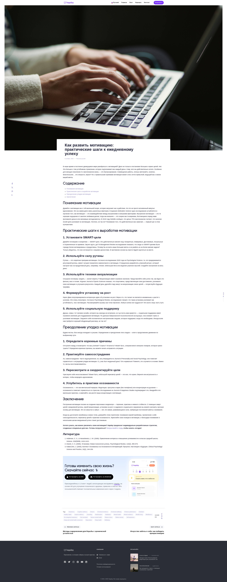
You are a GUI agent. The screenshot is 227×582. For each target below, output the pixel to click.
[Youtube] (82, 562)
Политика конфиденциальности (106, 564)
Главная (124, 2)
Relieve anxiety (119, 517)
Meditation (108, 514)
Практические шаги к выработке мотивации (83, 191)
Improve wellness (79, 514)
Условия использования (104, 567)
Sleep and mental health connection (73, 520)
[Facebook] (14, 183)
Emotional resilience (103, 511)
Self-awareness (131, 517)
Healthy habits (67, 514)
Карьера (138, 2)
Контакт (147, 2)
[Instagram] (73, 562)
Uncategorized (144, 565)
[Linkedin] (14, 195)
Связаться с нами (104, 555)
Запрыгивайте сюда (115, 428)
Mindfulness (149, 514)
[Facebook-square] (65, 562)
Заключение (71, 197)
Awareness (71, 511)
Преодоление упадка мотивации (79, 194)
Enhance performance (130, 511)
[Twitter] (14, 187)
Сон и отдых (143, 555)
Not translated (84, 517)
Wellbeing (107, 520)
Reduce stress (108, 517)
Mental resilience (128, 514)
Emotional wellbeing (116, 511)
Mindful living (139, 514)
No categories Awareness (70, 517)
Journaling (89, 514)
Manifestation (98, 514)
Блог (131, 2)
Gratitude (141, 511)
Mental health (117, 514)
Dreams (92, 511)
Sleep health (98, 520)
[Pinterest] (14, 191)
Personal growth (80, 158)
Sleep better (89, 520)
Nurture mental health (96, 517)
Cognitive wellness (82, 511)
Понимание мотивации (75, 189)
